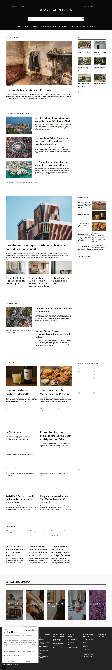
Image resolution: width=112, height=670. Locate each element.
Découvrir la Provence (97, 604)
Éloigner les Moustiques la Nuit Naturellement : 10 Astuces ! (54, 499)
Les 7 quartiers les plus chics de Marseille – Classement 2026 (51, 163)
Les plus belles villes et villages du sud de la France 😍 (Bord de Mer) (52, 119)
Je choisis (11, 661)
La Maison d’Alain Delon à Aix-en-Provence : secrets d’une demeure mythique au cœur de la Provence (85, 237)
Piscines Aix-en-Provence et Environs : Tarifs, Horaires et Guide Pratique (53, 333)
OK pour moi (29, 661)
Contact (22, 6)
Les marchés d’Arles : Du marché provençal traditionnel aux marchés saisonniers (51, 141)
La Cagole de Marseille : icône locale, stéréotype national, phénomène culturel (85, 205)
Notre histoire (14, 6)
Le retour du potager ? (100, 84)
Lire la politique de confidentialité (11, 655)
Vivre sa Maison (22, 26)
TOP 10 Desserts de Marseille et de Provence (83, 225)
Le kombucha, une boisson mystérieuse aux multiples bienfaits (55, 435)
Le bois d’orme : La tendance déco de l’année (60, 281)
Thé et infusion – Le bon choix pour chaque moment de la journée (85, 247)
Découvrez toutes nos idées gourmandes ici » (20, 454)
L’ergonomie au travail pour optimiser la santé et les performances (61, 551)
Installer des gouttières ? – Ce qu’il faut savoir (100, 52)
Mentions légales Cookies (10, 664)
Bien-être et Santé (64, 26)
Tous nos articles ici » (84, 256)
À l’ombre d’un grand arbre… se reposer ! (84, 51)
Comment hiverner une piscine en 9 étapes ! (83, 68)
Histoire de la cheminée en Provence (29, 90)
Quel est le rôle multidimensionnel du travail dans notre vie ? (15, 551)
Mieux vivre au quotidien (76, 605)
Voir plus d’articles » (84, 92)
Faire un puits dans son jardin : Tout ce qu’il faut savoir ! (84, 85)
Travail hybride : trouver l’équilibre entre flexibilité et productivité (38, 551)
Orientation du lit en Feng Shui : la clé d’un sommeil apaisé (16, 281)
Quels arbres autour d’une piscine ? (99, 68)
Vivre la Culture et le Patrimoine (42, 26)
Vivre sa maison (14, 604)
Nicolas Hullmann (10, 85)
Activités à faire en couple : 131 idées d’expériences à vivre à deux (20, 499)
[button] (4, 667)
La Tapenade (14, 432)
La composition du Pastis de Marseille (83, 213)
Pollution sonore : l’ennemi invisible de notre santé (53, 310)
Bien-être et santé (35, 604)
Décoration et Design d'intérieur (14, 275)
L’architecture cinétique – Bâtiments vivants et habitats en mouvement (35, 247)
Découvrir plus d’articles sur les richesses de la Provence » (22, 182)
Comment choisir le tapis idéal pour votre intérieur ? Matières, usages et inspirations (39, 282)
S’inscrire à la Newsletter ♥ (89, 6)
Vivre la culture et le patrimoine (56, 605)
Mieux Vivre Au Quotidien (84, 26)
